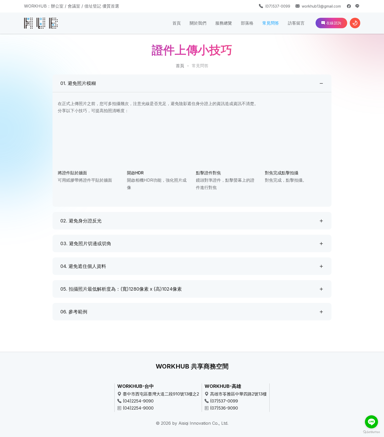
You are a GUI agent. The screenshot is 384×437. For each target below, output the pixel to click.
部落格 (247, 23)
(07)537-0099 (277, 6)
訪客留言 (296, 23)
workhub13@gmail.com (321, 6)
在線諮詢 (333, 23)
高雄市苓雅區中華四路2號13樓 (238, 393)
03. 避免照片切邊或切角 (85, 243)
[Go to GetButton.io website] (371, 431)
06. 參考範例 (73, 311)
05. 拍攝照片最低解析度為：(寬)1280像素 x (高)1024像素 (121, 289)
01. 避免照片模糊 (78, 83)
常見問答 (270, 23)
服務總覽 (223, 23)
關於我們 (198, 23)
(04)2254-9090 (138, 401)
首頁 (176, 23)
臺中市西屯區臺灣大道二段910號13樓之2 (161, 393)
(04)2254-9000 (138, 408)
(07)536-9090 (224, 408)
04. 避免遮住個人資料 (83, 266)
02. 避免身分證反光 (81, 220)
